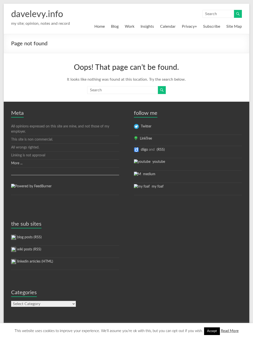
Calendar (168, 26)
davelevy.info (37, 14)
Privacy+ (189, 26)
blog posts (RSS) (29, 237)
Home (99, 26)
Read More (230, 331)
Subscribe (211, 26)
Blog (115, 26)
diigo (143, 149)
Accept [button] (212, 331)
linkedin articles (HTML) (34, 261)
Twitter (145, 126)
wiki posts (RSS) (28, 249)
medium (148, 174)
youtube (157, 162)
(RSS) (160, 149)
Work (129, 26)
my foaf (157, 186)
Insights (147, 26)
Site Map (234, 26)
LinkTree (145, 138)
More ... (16, 163)
